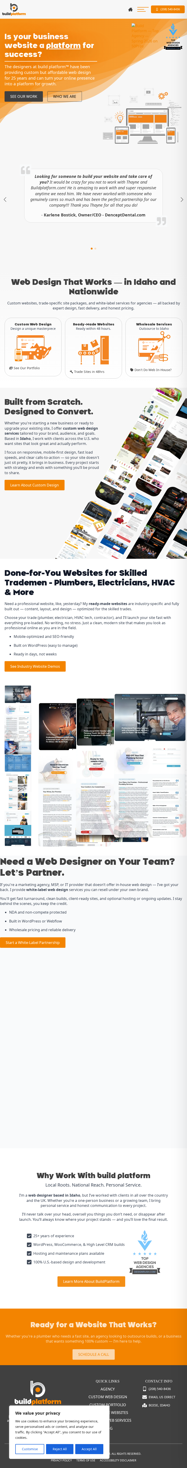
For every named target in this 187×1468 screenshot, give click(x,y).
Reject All (60, 1449)
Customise (30, 1449)
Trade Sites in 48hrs (89, 371)
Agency (108, 1389)
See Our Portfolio (27, 368)
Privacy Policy (61, 1460)
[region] (59, 1432)
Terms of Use (85, 1460)
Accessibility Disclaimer (118, 1460)
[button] (5, 199)
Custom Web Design (107, 1396)
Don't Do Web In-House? (153, 370)
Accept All (89, 1449)
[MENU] (143, 9)
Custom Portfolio (107, 1404)
